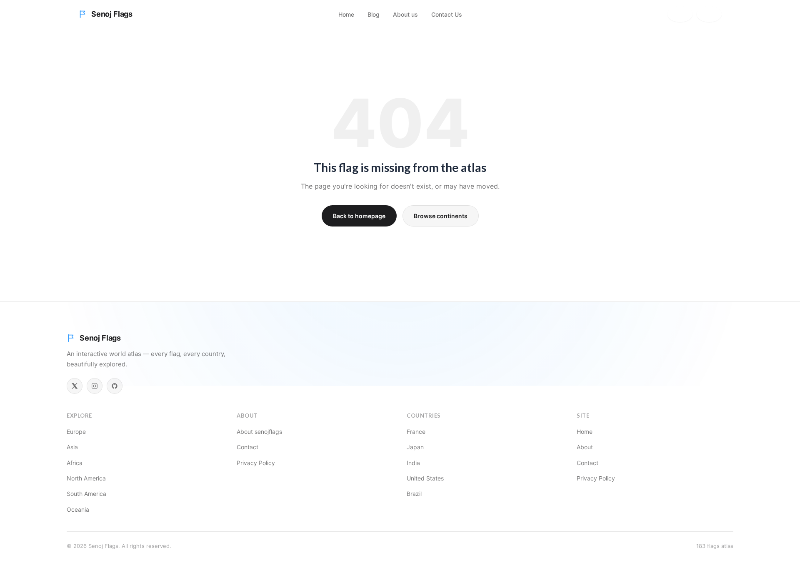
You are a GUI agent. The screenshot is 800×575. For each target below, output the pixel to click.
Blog (374, 14)
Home (346, 14)
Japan (415, 447)
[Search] (680, 14)
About (585, 447)
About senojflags (259, 431)
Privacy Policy (256, 462)
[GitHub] (114, 386)
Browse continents (441, 215)
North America (86, 478)
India (413, 462)
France (416, 431)
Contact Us (446, 14)
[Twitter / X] (74, 386)
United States (425, 478)
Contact (247, 447)
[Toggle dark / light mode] (709, 14)
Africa (74, 462)
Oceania (78, 509)
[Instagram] (94, 386)
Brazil (414, 493)
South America (86, 493)
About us (405, 14)
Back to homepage (359, 215)
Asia (72, 447)
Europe (76, 431)
